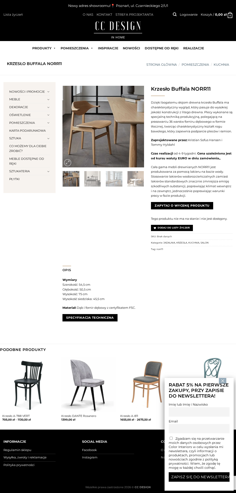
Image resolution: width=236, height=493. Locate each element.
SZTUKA (15, 138)
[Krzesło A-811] (147, 384)
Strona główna (161, 64)
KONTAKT (104, 14)
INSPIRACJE (108, 48)
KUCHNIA (221, 64)
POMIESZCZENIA (75, 48)
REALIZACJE (193, 48)
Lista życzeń (13, 14)
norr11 (159, 249)
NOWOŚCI (131, 48)
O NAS (88, 14)
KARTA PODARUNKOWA (27, 130)
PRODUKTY (41, 48)
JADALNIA (169, 242)
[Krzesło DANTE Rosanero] (88, 384)
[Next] (137, 127)
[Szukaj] (175, 14)
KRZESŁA (181, 242)
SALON (205, 242)
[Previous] (70, 127)
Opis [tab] (66, 270)
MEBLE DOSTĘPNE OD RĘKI (26, 161)
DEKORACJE (18, 107)
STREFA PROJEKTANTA (134, 14)
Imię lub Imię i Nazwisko (188, 404)
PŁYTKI (14, 179)
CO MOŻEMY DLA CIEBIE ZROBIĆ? (28, 148)
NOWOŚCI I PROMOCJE (27, 91)
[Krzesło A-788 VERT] (29, 384)
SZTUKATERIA (19, 171)
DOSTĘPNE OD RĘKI (162, 48)
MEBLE (14, 99)
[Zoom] (67, 162)
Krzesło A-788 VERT (16, 416)
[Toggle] (48, 91)
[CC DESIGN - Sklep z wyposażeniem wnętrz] (118, 29)
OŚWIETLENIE (20, 115)
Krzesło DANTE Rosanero (78, 416)
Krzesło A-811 (129, 416)
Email (173, 421)
